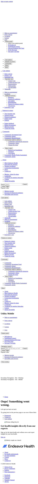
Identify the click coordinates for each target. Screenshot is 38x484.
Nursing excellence (10, 166)
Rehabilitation (12, 102)
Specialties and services (11, 194)
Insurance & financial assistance (13, 193)
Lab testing (11, 101)
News (6, 169)
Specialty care (9, 79)
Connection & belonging (11, 168)
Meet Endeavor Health (11, 163)
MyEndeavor (12, 45)
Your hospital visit (9, 113)
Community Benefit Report (12, 138)
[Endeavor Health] (19, 56)
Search (3, 184)
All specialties (12, 87)
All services (11, 106)
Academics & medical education (13, 177)
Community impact (10, 136)
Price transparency (9, 472)
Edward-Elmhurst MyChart (16, 48)
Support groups (8, 115)
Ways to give (8, 148)
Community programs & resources (18, 141)
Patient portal (8, 41)
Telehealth (7, 89)
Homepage (7, 415)
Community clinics (13, 143)
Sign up (3, 437)
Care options (8, 59)
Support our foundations (15, 150)
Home (6, 397)
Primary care (8, 75)
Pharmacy (11, 97)
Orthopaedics (12, 86)
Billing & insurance (10, 125)
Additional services (10, 95)
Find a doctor (8, 34)
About (6, 65)
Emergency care (9, 107)
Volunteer (11, 151)
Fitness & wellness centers (15, 104)
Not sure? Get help (13, 51)
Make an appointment (10, 33)
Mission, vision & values (11, 174)
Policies (6, 120)
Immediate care (8, 77)
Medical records (9, 127)
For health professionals (11, 454)
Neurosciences (12, 84)
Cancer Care (11, 81)
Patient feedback (9, 123)
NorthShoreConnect (14, 46)
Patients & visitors (10, 61)
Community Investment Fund (12, 134)
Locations (7, 36)
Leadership (7, 176)
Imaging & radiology (14, 99)
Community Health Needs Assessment (15, 155)
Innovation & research (10, 164)
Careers (6, 38)
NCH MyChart (12, 50)
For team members (9, 455)
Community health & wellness (13, 140)
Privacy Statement (9, 468)
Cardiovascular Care (14, 82)
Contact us (7, 171)
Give (5, 39)
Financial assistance (10, 117)
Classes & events (9, 128)
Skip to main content (7, 1)
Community (8, 63)
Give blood (11, 153)
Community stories (9, 156)
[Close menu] (1, 71)
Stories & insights (9, 181)
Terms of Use (8, 467)
